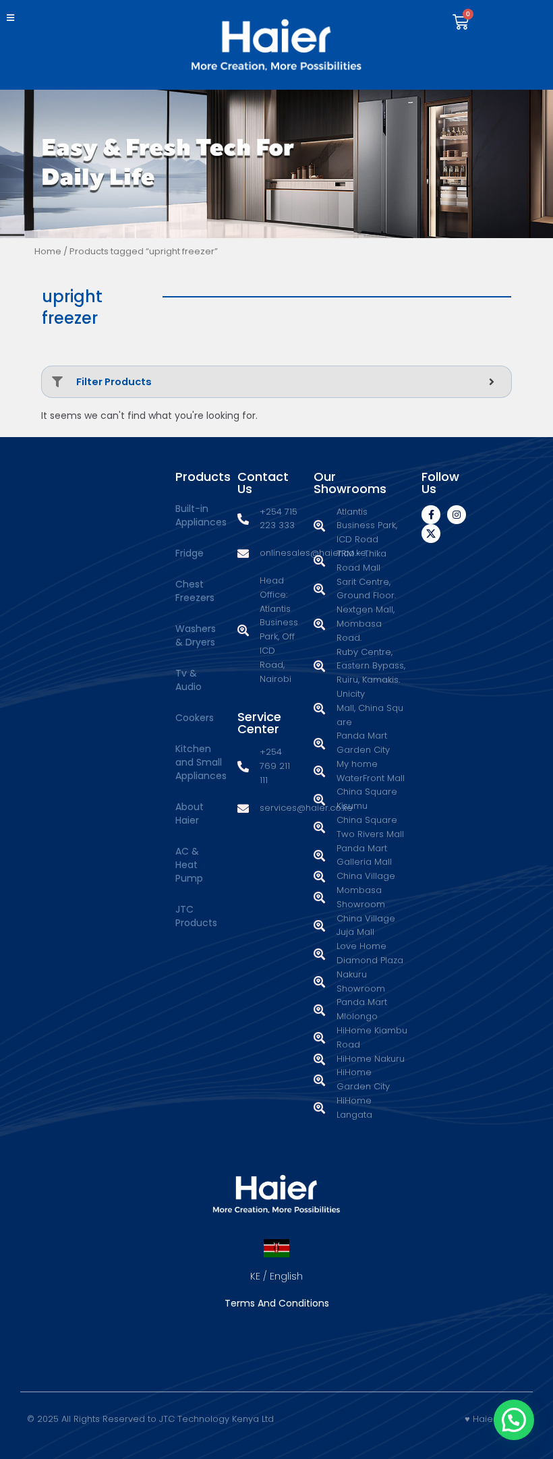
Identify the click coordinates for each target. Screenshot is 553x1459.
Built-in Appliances (199, 515)
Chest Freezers (194, 590)
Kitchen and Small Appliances (199, 762)
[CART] (461, 22)
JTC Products (196, 916)
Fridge (189, 553)
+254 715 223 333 (278, 518)
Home (47, 251)
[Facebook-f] (430, 514)
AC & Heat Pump (189, 865)
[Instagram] (456, 514)
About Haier (189, 813)
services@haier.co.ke (306, 807)
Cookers (194, 717)
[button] (12, 18)
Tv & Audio (188, 679)
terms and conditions (277, 1303)
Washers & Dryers (195, 635)
